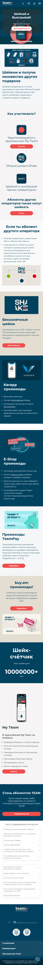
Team (7, 3)
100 (9, 922)
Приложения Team (11, 954)
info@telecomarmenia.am (26, 923)
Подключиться (21, 814)
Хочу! (21, 213)
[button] (21, 41)
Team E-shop (17, 475)
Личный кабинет (23, 3)
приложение (17, 400)
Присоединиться (21, 28)
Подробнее (14, 566)
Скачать (21, 146)
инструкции (9, 407)
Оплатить (29, 3)
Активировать (14, 345)
